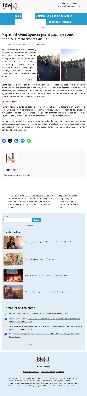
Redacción (27, 44)
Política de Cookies (48, 372)
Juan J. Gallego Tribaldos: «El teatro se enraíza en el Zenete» (46, 276)
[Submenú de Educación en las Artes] (45, 21)
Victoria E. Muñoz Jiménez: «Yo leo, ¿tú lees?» (42, 259)
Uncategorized (39, 44)
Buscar (6, 216)
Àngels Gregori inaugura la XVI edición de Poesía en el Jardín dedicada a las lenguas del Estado (52, 243)
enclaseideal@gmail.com (69, 6)
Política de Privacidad (31, 372)
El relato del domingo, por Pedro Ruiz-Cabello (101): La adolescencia (50, 292)
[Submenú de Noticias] (34, 16)
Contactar (60, 372)
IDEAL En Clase (43, 367)
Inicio (18, 15)
